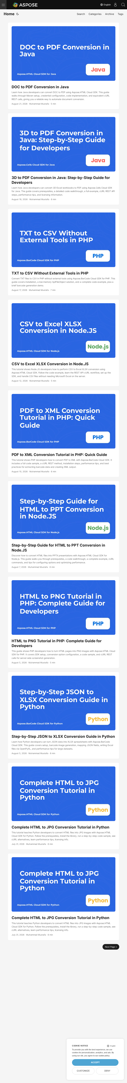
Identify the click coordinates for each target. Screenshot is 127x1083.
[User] (115, 4)
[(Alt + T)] (17, 14)
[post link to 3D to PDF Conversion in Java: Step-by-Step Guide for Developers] (63, 159)
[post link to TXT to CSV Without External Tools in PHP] (63, 252)
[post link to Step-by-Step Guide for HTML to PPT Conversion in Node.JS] (63, 526)
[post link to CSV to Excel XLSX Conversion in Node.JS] (63, 342)
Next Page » (111, 947)
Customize (83, 1071)
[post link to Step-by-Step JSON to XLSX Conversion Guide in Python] (63, 715)
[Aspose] (25, 5)
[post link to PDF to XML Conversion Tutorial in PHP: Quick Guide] (63, 433)
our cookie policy (102, 1056)
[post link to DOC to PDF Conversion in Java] (63, 65)
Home (9, 14)
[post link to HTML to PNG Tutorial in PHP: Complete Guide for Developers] (63, 622)
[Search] (123, 4)
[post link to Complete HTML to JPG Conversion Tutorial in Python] (63, 806)
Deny (107, 1071)
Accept (95, 1062)
